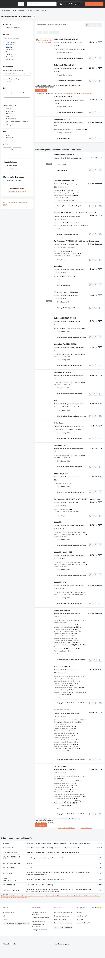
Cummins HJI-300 (61, 445)
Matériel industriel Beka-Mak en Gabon (87, 896)
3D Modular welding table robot (66, 292)
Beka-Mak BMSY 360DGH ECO (66, 39)
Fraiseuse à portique (62, 610)
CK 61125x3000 (60, 766)
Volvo (56, 400)
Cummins (58, 266)
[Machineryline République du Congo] (9, 4)
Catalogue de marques (39, 930)
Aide (4, 916)
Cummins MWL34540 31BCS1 (65, 344)
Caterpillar (58, 522)
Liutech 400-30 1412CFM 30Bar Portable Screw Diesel (75, 213)
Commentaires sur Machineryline (38, 925)
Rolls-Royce (59, 423)
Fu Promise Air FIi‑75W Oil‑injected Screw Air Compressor (76, 241)
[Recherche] (29, 4)
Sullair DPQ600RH (61, 474)
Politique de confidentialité (40, 917)
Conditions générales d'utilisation (39, 913)
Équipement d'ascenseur (64, 155)
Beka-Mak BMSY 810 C (63, 97)
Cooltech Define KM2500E (64, 180)
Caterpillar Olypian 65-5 (63, 552)
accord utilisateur (86, 93)
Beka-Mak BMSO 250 (62, 119)
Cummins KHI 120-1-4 (62, 372)
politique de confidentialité (66, 93)
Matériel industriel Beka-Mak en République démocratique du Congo (23, 896)
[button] (95, 58)
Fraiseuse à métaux (61, 710)
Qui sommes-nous (8, 912)
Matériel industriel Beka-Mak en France (14, 897)
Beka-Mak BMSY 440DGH (64, 65)
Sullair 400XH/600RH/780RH (65, 318)
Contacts (5, 919)
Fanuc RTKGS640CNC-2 (63, 666)
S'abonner (41, 90)
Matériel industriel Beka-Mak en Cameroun (60, 896)
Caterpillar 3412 (60, 582)
